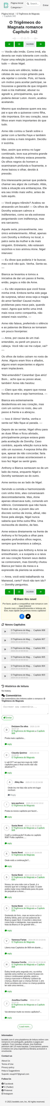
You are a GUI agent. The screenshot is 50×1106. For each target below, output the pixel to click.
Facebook (8, 1084)
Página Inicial (17, 3)
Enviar (8, 718)
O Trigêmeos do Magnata (28, 14)
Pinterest (8, 1090)
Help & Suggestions (11, 1071)
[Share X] (28, 616)
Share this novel (26, 599)
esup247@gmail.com (19, 1074)
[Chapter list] (19, 44)
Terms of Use (7, 1064)
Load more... (25, 1027)
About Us (6, 1061)
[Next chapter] (40, 44)
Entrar (45, 5)
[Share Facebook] (21, 616)
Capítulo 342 (10, 16)
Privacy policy (8, 1067)
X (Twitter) (8, 1087)
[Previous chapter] (9, 44)
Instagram (8, 1094)
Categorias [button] (16, 7)
